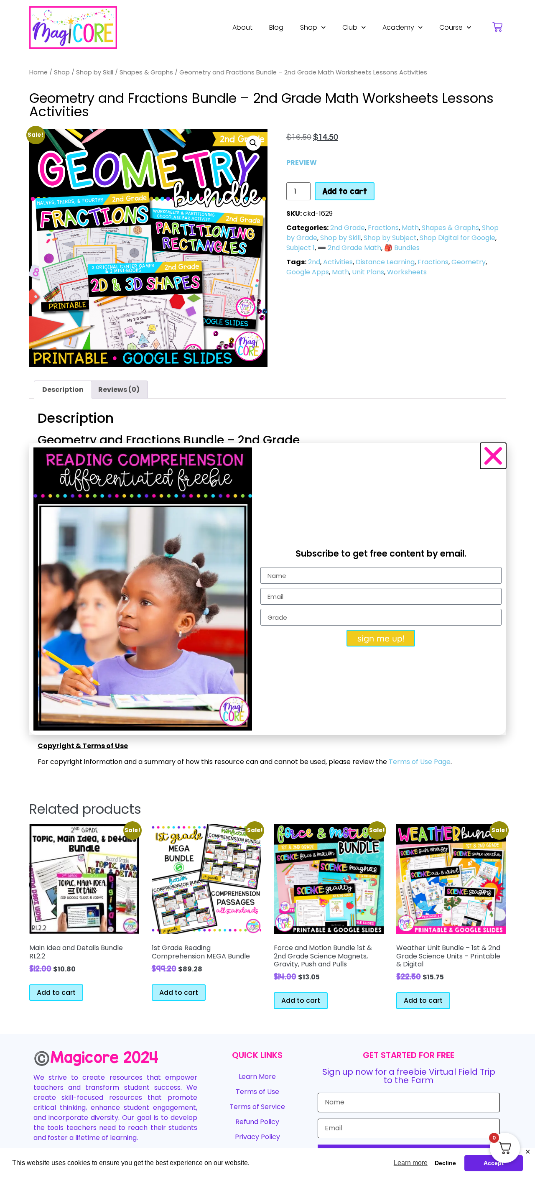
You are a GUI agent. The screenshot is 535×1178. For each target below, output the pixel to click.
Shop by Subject (390, 238)
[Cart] (497, 27)
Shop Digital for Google (457, 238)
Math (410, 228)
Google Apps (307, 272)
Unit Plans (368, 272)
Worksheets (407, 272)
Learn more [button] (411, 1162)
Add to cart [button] (56, 992)
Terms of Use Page (420, 762)
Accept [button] (494, 1163)
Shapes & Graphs (146, 72)
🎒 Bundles (402, 248)
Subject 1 (300, 248)
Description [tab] (63, 389)
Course (451, 27)
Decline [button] (445, 1163)
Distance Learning (385, 262)
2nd (314, 262)
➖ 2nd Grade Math (349, 248)
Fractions (383, 228)
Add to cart (344, 191)
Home (38, 72)
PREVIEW (301, 162)
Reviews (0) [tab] (119, 389)
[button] (253, 143)
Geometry (468, 262)
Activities (338, 262)
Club (349, 27)
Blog (276, 27)
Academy (398, 27)
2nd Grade (347, 228)
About (242, 27)
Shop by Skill (94, 72)
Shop (308, 27)
